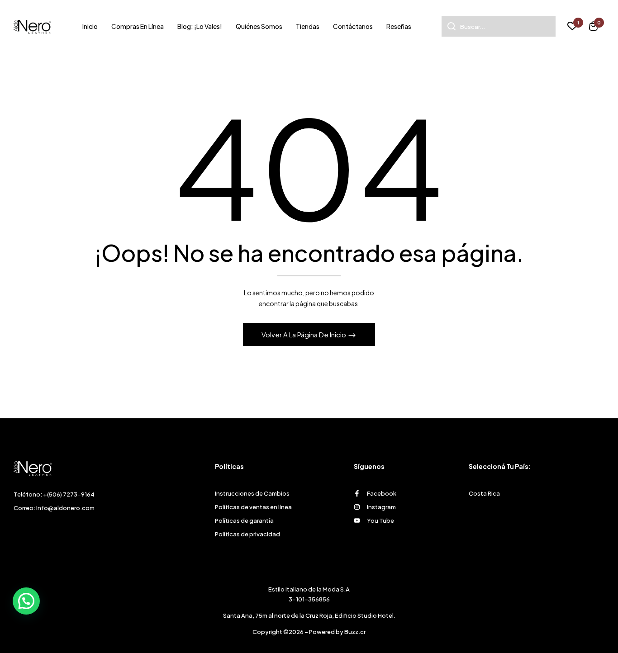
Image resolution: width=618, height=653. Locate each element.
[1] (572, 27)
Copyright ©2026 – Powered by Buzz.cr (309, 631)
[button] (593, 27)
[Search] (449, 26)
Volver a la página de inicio (304, 334)
